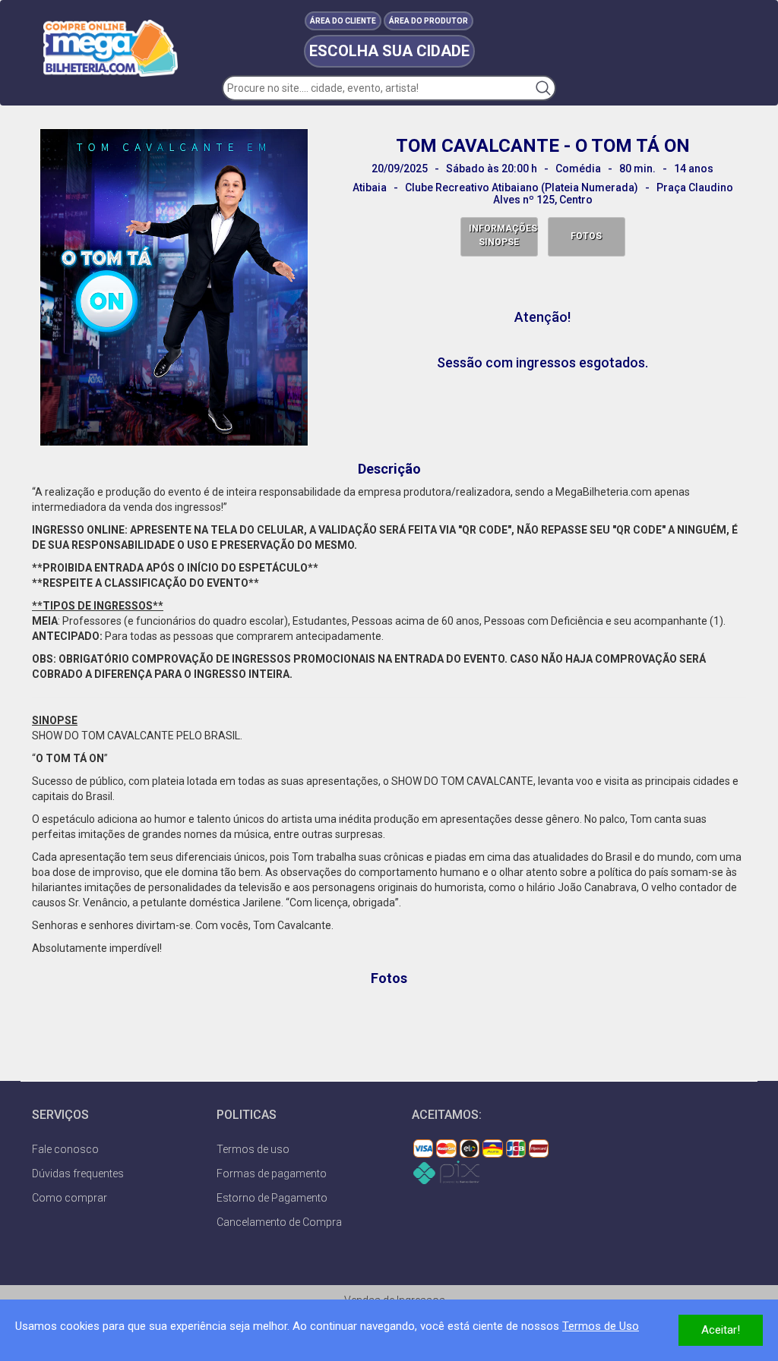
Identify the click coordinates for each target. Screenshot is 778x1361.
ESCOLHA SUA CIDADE (389, 51)
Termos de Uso (600, 1326)
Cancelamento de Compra (279, 1222)
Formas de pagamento (272, 1173)
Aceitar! (720, 1330)
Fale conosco (65, 1149)
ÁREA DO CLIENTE (343, 21)
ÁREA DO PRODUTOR (428, 21)
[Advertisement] (389, 1028)
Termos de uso (253, 1149)
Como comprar (69, 1198)
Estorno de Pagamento (272, 1198)
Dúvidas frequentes (78, 1173)
